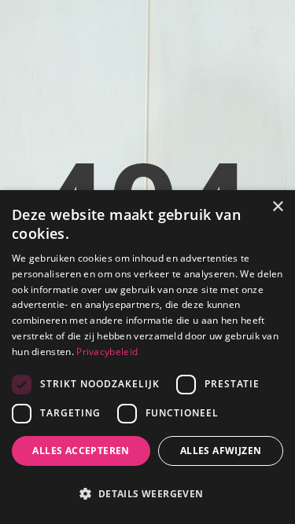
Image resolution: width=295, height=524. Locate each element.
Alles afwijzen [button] (221, 450)
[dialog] (147, 357)
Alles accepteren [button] (80, 450)
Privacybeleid (107, 351)
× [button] (277, 207)
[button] (147, 494)
